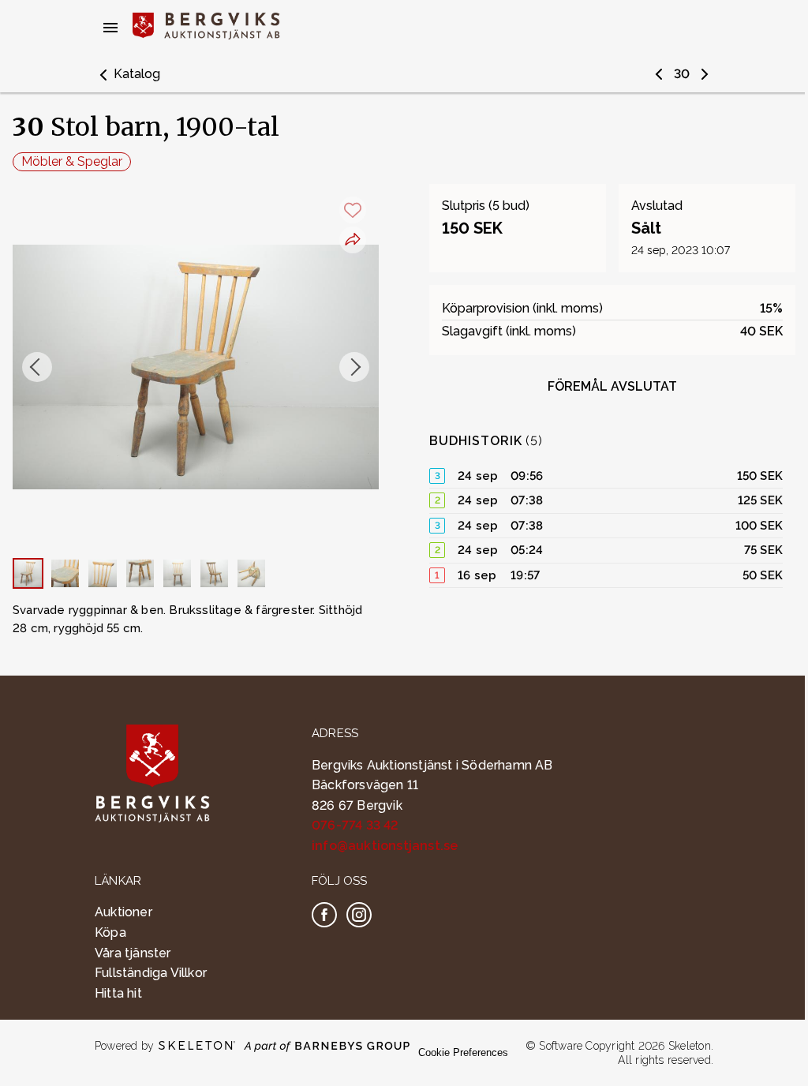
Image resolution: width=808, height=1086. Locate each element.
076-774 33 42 (355, 825)
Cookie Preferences (463, 1052)
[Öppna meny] (110, 27)
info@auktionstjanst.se (385, 845)
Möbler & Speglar (71, 161)
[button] (127, 74)
